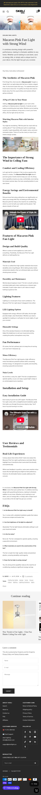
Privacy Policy (7, 654)
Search (5, 706)
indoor (10, 582)
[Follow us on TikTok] (25, 741)
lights (32, 582)
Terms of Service (19, 654)
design (21, 580)
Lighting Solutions (24, 582)
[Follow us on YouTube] (35, 736)
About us (5, 709)
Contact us (6, 713)
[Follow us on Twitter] (30, 732)
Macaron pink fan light (15, 104)
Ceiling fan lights (10, 35)
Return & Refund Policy (30, 706)
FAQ (4, 716)
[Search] (8, 12)
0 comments (29, 576)
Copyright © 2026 (15, 771)
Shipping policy (27, 709)
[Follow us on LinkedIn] (35, 741)
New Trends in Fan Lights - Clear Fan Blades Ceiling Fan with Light (17, 633)
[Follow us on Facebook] (25, 732)
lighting (15, 582)
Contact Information (29, 720)
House (31, 580)
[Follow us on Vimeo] (30, 741)
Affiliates (5, 720)
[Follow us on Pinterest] (30, 736)
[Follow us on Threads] (35, 732)
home (26, 580)
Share (4, 586)
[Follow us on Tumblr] (25, 746)
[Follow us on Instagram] (25, 736)
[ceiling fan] (20, 138)
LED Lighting (8, 309)
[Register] (35, 763)
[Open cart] (36, 790)
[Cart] (37, 12)
